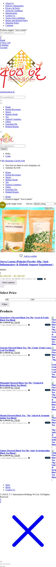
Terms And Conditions (15, 18)
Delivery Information (14, 6)
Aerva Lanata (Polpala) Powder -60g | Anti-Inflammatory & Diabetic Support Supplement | (26, 263)
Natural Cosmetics (13, 119)
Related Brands (12, 126)
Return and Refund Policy (16, 20)
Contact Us (10, 15)
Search (4, 149)
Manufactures (11, 13)
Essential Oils (11, 124)
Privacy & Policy (12, 8)
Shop (7, 485)
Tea (7, 117)
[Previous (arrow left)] (1, 566)
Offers (8, 122)
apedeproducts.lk (7, 92)
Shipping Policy (12, 23)
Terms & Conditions (14, 11)
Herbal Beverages (13, 109)
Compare (9, 25)
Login (8, 156)
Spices (8, 112)
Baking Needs (11, 114)
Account (3, 47)
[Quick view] (2, 286)
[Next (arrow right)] (4, 566)
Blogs (7, 487)
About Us (9, 3)
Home (2, 40)
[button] (13, 161)
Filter (4, 304)
